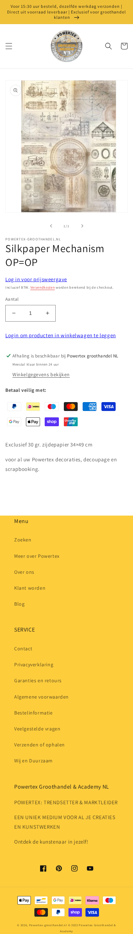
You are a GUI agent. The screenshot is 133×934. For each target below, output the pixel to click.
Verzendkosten (43, 287)
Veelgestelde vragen (37, 728)
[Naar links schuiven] (51, 226)
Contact (23, 648)
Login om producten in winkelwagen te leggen (60, 335)
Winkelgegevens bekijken (41, 374)
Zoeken (23, 540)
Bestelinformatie (33, 713)
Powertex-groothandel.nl (48, 925)
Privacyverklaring (33, 664)
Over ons (24, 572)
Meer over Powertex (37, 556)
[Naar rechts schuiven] (82, 226)
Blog (19, 604)
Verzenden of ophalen (39, 744)
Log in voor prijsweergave (36, 279)
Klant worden (29, 588)
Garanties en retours (38, 680)
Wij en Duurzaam (33, 760)
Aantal (11, 299)
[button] (9, 46)
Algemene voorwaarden (41, 697)
